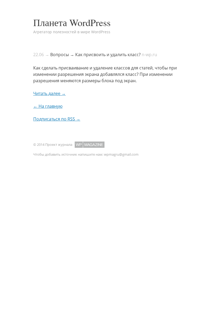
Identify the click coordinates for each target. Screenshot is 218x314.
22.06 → (41, 54)
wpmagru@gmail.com (121, 154)
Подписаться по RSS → (56, 119)
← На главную (47, 106)
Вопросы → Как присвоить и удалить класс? (95, 54)
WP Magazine (89, 145)
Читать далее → (49, 93)
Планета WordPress (72, 22)
